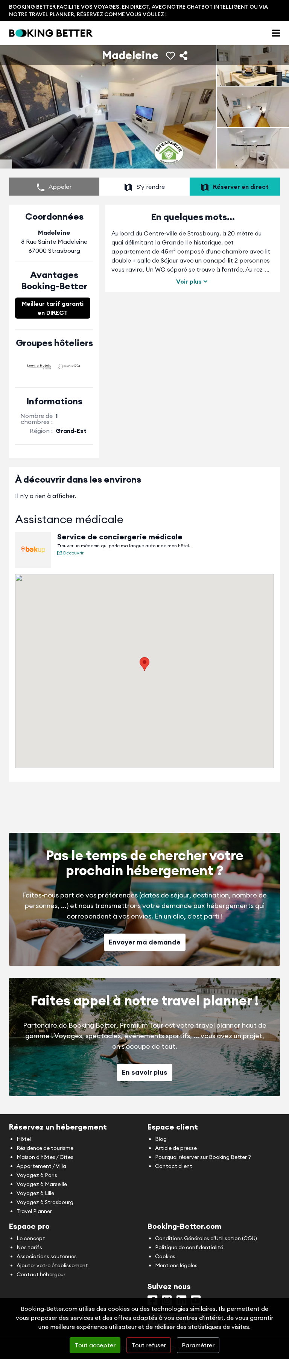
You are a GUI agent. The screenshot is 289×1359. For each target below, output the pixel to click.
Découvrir (73, 553)
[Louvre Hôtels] (39, 366)
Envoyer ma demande (145, 942)
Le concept (31, 1238)
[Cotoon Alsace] (69, 366)
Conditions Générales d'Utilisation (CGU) (206, 1238)
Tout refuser (148, 1345)
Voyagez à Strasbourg (45, 1202)
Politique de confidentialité (189, 1247)
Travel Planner (34, 1211)
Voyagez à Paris (37, 1175)
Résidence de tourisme (45, 1148)
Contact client (173, 1166)
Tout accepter (95, 1345)
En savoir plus (144, 1072)
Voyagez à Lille (35, 1193)
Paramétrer (198, 1345)
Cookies (165, 1256)
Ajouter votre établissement (52, 1265)
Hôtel (24, 1139)
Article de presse (176, 1148)
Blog (161, 1139)
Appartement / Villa (41, 1166)
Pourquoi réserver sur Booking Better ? (203, 1157)
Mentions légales (176, 1265)
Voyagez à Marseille (42, 1184)
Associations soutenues (47, 1256)
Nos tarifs (29, 1247)
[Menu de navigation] (276, 33)
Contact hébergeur (41, 1274)
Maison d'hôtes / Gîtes (45, 1157)
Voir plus (189, 281)
